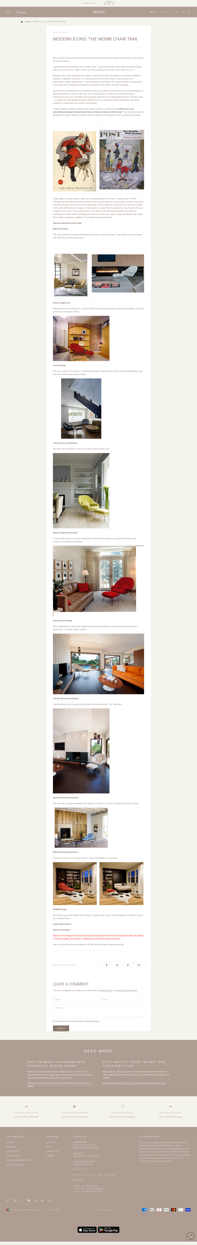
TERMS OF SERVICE (15, 1165)
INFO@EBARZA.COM (91, 1191)
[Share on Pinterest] (128, 965)
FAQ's (48, 1147)
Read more (58, 1084)
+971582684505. (95, 1188)
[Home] (22, 21)
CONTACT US (12, 1151)
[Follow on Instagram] (14, 1200)
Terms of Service (124, 990)
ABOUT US (11, 1147)
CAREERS (50, 1156)
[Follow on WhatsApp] (49, 1200)
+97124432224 (90, 1186)
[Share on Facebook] (106, 965)
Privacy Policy (106, 990)
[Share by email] (138, 965)
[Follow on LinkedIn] (42, 1200)
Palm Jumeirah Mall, (85, 1145)
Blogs (28, 21)
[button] (152, 12)
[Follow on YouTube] (28, 1200)
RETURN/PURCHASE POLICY (19, 1160)
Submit (61, 1028)
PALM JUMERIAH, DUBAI (85, 1148)
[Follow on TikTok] (35, 1200)
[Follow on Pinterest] (21, 1200)
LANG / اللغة (164, 12)
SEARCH (10, 1142)
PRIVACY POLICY (14, 1156)
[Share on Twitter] (117, 965)
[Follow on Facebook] (7, 1200)
